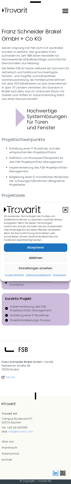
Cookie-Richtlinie (14, 274)
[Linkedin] (55, 473)
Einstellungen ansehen (35, 268)
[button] (65, 210)
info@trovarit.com (20, 431)
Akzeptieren (35, 247)
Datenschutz (10, 454)
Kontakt (7, 460)
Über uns (8, 441)
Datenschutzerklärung (38, 274)
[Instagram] (63, 473)
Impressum (59, 274)
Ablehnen (35, 258)
